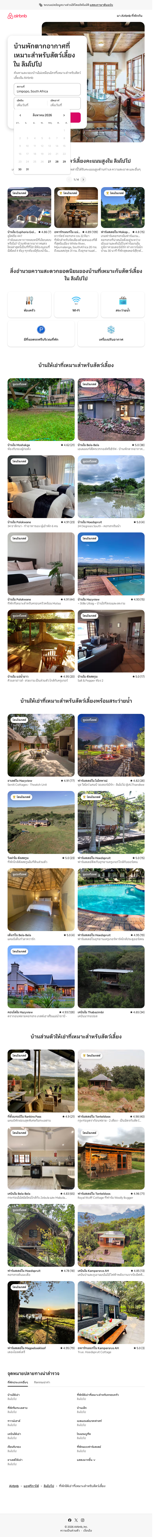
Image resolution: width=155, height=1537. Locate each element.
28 (56, 161)
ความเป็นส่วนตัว (70, 1530)
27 (49, 161)
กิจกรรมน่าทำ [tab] (42, 1382)
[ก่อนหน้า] (69, 180)
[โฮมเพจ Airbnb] (17, 16)
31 (27, 169)
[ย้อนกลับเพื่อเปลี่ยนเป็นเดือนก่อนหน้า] (20, 115)
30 (20, 169)
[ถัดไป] (83, 180)
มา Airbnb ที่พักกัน (129, 16)
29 (64, 161)
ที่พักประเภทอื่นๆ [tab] (18, 1382)
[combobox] (47, 91)
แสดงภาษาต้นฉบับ (101, 5)
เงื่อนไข (87, 1530)
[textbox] (30, 105)
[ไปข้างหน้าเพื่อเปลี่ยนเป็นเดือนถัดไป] (64, 115)
